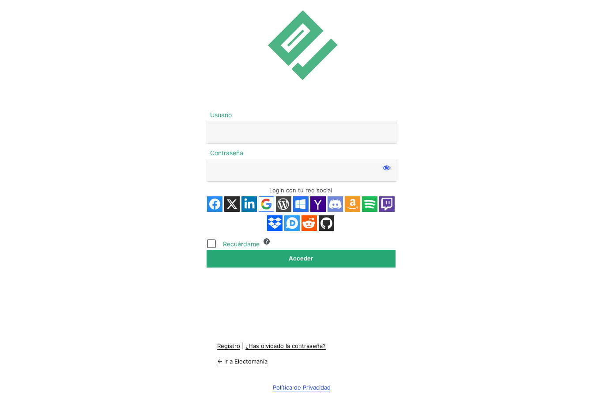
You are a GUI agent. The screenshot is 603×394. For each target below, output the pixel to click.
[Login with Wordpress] (283, 204)
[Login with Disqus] (292, 223)
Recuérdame (241, 244)
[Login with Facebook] (214, 204)
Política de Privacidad (302, 387)
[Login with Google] (266, 204)
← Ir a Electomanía (242, 361)
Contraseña (226, 153)
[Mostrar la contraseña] (387, 167)
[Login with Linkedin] (249, 204)
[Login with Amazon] (352, 204)
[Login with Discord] (335, 204)
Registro (228, 345)
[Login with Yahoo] (318, 204)
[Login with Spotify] (369, 204)
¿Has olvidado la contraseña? (285, 345)
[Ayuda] (266, 241)
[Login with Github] (326, 223)
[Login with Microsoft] (301, 204)
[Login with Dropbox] (275, 223)
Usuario (221, 115)
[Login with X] (232, 204)
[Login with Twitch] (387, 204)
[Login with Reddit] (309, 223)
